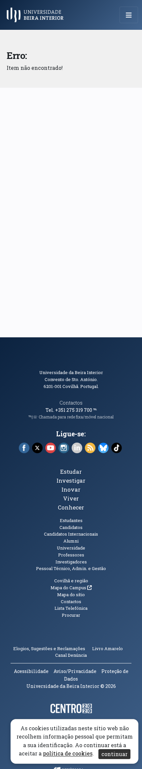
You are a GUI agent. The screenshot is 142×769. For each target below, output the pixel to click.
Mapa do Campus (71, 588)
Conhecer (71, 507)
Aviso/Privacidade (74, 671)
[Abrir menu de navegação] (129, 15)
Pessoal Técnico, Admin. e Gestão (71, 568)
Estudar (71, 471)
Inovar (71, 489)
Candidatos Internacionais (71, 534)
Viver (71, 498)
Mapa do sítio (71, 595)
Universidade (71, 548)
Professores (71, 555)
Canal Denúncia (71, 655)
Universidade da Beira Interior (71, 372)
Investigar (71, 480)
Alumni (71, 541)
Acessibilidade (31, 671)
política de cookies (67, 753)
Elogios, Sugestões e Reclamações (49, 648)
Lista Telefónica (71, 608)
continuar (114, 753)
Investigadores (71, 562)
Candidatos (71, 527)
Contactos (71, 403)
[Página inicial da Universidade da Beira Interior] (37, 14)
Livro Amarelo (108, 648)
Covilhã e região (71, 581)
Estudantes (71, 520)
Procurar (71, 615)
